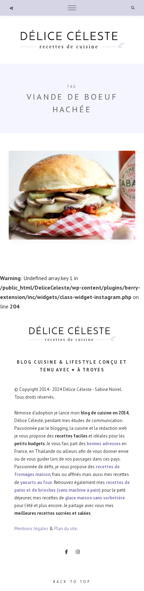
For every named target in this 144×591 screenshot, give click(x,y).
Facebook (66, 552)
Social (11, 8)
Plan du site (65, 529)
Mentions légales (31, 529)
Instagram (78, 552)
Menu (72, 8)
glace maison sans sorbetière (95, 498)
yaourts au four (36, 482)
